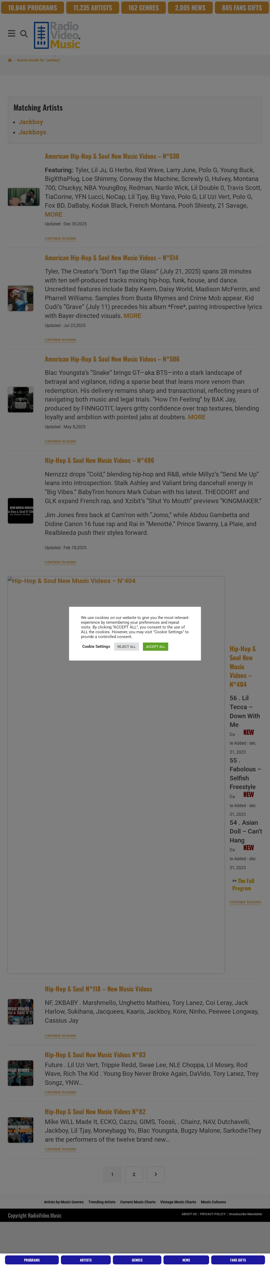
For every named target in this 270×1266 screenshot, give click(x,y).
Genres (137, 1260)
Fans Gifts (238, 1260)
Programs (32, 1260)
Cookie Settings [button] (96, 646)
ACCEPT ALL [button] (155, 647)
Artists (86, 1260)
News (186, 1260)
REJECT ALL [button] (126, 647)
